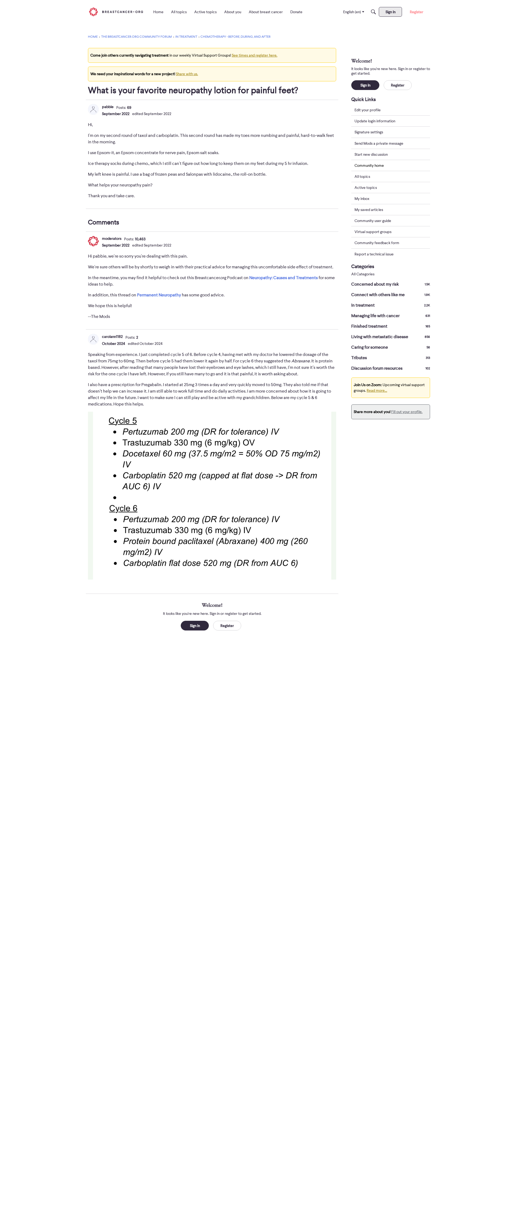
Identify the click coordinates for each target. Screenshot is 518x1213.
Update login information (375, 121)
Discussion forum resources (390, 368)
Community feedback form (377, 242)
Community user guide (373, 220)
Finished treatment (390, 326)
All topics (362, 176)
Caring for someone (390, 347)
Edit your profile (368, 110)
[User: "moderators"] (93, 241)
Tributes (390, 358)
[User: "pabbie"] (93, 109)
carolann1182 (112, 336)
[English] (116, 12)
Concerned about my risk (390, 284)
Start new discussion (371, 154)
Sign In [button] (195, 625)
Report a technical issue (374, 253)
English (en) (352, 11)
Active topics (366, 187)
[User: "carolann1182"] (93, 339)
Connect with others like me (390, 294)
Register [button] (227, 625)
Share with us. (187, 73)
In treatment (390, 305)
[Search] (373, 12)
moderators (111, 238)
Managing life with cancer (390, 315)
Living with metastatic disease (390, 336)
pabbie (108, 106)
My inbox (362, 198)
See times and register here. (254, 55)
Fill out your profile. (406, 411)
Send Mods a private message (379, 143)
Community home (369, 165)
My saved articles (369, 209)
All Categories (362, 274)
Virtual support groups (373, 231)
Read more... (377, 390)
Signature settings (369, 132)
